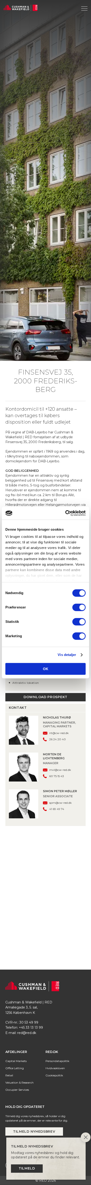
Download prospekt (45, 810)
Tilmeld (27, 1168)
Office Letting (14, 1181)
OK (45, 669)
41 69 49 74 (56, 922)
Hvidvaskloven (55, 1181)
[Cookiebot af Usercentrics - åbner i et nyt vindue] (65, 513)
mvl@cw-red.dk (60, 883)
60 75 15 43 (56, 889)
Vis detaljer (67, 655)
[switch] (79, 607)
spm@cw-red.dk (60, 915)
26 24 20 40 (57, 852)
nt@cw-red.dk (59, 846)
